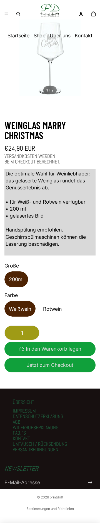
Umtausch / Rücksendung (40, 444)
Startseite (18, 35)
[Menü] (6, 14)
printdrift (56, 497)
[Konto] (81, 14)
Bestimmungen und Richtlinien (50, 509)
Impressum (24, 411)
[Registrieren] (90, 482)
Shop (40, 35)
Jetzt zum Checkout (50, 365)
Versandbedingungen (35, 449)
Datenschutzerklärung (38, 416)
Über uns (60, 35)
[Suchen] (18, 14)
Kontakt (83, 35)
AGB (16, 422)
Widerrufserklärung (36, 427)
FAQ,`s (19, 433)
